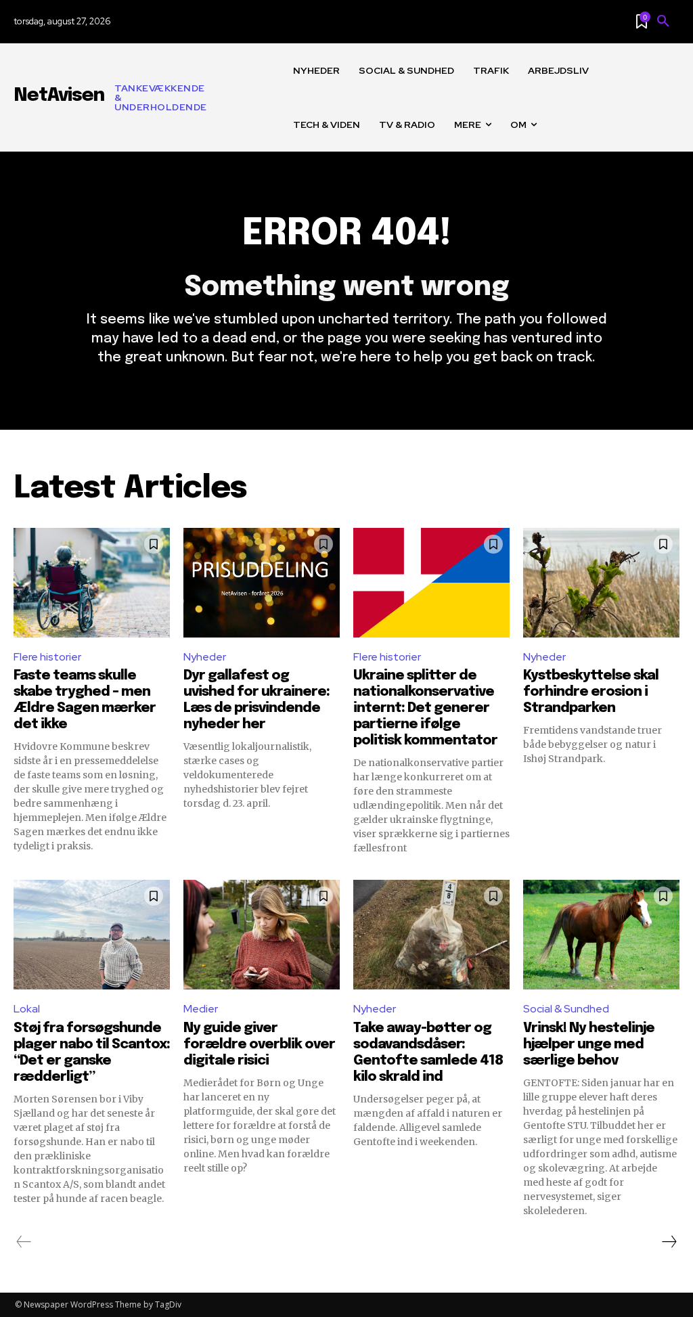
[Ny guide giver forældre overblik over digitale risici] (261, 934)
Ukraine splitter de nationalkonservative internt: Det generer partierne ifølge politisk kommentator (425, 708)
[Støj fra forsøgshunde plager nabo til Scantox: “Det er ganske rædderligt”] (92, 934)
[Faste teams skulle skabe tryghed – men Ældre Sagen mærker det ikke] (92, 583)
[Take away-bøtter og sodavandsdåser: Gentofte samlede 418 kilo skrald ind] (431, 934)
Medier (200, 1009)
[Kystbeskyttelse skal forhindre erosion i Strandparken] (601, 583)
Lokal (27, 1009)
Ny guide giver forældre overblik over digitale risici (259, 1044)
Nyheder (204, 657)
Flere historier (47, 657)
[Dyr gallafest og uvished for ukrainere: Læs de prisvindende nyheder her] (261, 583)
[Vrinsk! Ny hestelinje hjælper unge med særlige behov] (601, 934)
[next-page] (668, 1242)
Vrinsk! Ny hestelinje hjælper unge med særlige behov (588, 1044)
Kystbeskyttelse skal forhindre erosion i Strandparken (590, 692)
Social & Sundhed (566, 1009)
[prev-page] (24, 1242)
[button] (663, 21)
